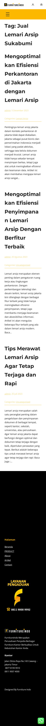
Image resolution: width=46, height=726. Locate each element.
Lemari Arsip (22, 118)
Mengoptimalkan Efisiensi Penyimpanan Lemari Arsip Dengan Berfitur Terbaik (23, 220)
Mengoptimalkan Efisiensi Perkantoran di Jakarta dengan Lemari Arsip (23, 78)
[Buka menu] (8, 14)
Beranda (9, 546)
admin (8, 110)
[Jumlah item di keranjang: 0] (41, 4)
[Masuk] (32, 4)
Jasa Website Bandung (15, 693)
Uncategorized (23, 265)
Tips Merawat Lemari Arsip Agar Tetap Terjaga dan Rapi (22, 366)
